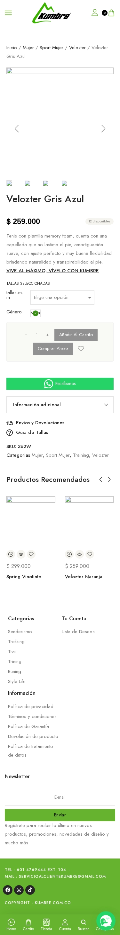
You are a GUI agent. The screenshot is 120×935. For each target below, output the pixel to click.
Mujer (28, 47)
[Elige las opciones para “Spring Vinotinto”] (10, 554)
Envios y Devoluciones (40, 422)
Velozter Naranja (83, 576)
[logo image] (51, 12)
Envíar (60, 815)
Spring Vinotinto (23, 576)
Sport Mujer (51, 47)
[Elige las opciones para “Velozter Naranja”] (69, 554)
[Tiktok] (30, 890)
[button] (17, 128)
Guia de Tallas (32, 432)
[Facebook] (7, 890)
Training (81, 455)
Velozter (77, 47)
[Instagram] (19, 890)
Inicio (11, 47)
